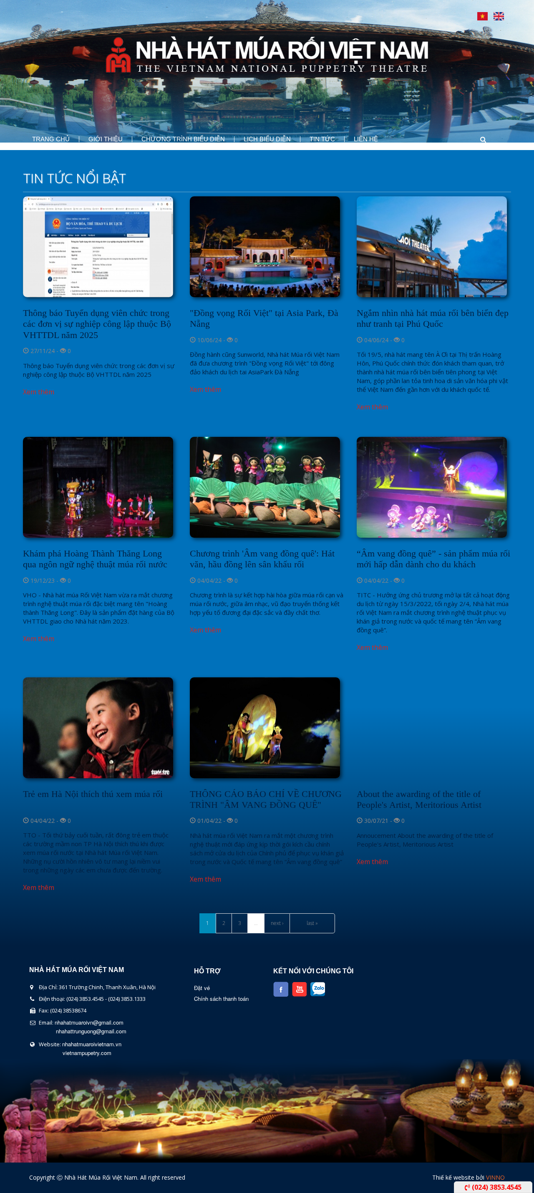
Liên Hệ (366, 139)
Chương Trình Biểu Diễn (183, 139)
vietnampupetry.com (87, 1053)
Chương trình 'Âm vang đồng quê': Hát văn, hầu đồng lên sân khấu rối (262, 558)
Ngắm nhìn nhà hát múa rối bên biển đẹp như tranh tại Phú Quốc (433, 318)
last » (312, 923)
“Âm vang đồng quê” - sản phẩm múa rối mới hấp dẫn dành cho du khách (433, 558)
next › (277, 923)
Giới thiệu (105, 139)
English (499, 16)
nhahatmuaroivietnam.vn (91, 1044)
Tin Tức (322, 139)
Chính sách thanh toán (221, 999)
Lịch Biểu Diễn (267, 139)
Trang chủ (51, 139)
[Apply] (475, 139)
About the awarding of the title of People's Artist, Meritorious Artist (419, 799)
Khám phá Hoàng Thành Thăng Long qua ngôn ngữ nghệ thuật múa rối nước (95, 558)
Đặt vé (202, 988)
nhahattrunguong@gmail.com (91, 1031)
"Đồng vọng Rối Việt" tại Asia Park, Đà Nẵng (264, 318)
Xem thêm (38, 391)
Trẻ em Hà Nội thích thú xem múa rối (93, 794)
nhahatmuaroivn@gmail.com (89, 1022)
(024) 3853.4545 (495, 1187)
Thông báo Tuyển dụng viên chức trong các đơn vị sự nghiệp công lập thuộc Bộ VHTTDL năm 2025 (97, 324)
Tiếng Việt (482, 16)
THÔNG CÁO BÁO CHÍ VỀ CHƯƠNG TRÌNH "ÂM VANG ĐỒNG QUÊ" (266, 799)
